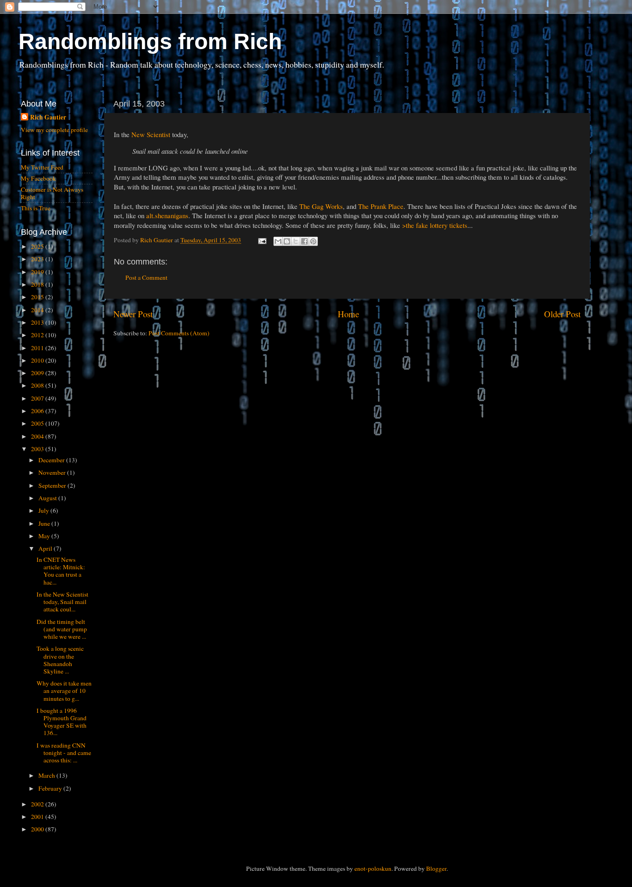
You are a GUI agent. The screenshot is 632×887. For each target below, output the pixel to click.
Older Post (562, 314)
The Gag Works (321, 206)
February (50, 788)
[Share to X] (295, 241)
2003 (38, 449)
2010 (38, 360)
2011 (38, 348)
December (52, 460)
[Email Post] (261, 240)
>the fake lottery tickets (434, 225)
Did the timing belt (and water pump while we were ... (62, 629)
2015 (38, 297)
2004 (38, 436)
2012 (38, 335)
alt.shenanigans (167, 215)
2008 (38, 385)
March (47, 775)
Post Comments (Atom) (179, 333)
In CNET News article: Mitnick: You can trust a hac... (61, 570)
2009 (38, 373)
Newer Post (133, 314)
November (52, 472)
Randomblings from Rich (150, 41)
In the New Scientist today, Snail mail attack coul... (62, 601)
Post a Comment (146, 277)
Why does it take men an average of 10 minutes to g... (64, 690)
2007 (38, 398)
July (44, 510)
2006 (38, 411)
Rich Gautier (48, 117)
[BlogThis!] (286, 241)
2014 (38, 310)
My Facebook (38, 178)
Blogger (436, 868)
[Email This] (278, 241)
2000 (38, 829)
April (46, 548)
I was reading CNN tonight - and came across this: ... (64, 752)
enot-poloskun (372, 868)
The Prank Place (380, 206)
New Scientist (150, 134)
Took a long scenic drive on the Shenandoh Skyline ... (60, 659)
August (48, 498)
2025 (38, 246)
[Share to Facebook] (304, 241)
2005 (38, 423)
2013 (38, 322)
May (44, 536)
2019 (38, 272)
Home (348, 314)
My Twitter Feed (42, 167)
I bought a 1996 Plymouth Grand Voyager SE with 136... (62, 721)
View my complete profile (54, 130)
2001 (38, 816)
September (53, 485)
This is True (35, 208)
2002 (38, 804)
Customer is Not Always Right (52, 193)
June (44, 523)
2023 (38, 259)
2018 (38, 284)
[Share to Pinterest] (313, 241)
